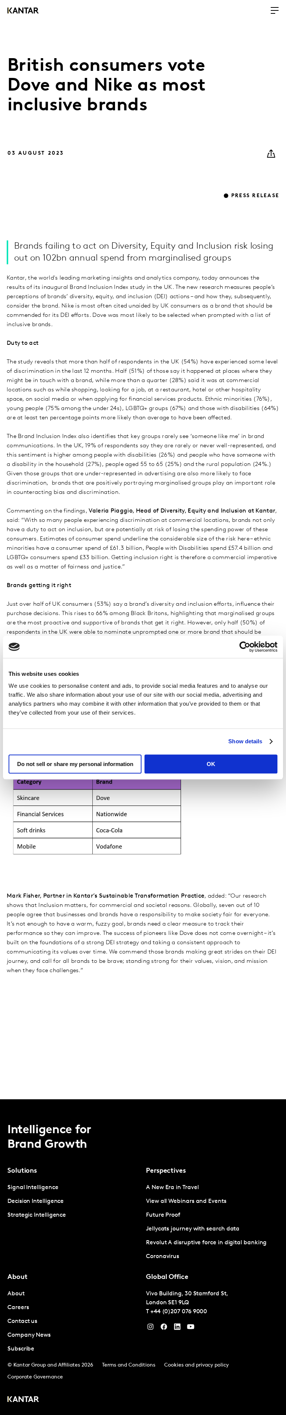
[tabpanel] (73, 1201)
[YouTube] (177, 1328)
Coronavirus (162, 1257)
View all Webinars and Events (186, 1201)
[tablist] (143, 1257)
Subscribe (20, 1349)
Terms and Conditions (128, 1365)
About (16, 1294)
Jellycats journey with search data (192, 1229)
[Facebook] (163, 1328)
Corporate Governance (35, 1377)
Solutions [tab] (22, 1171)
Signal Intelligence (32, 1188)
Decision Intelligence (35, 1201)
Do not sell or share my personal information (75, 764)
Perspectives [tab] (166, 1171)
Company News (29, 1335)
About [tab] (17, 1277)
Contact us (22, 1321)
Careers (18, 1308)
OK (211, 764)
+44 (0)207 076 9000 (178, 1312)
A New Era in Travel (172, 1188)
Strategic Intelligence (36, 1215)
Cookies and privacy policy (196, 1365)
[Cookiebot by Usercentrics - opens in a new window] (244, 646)
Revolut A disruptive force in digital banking (206, 1243)
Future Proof (163, 1215)
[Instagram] (150, 1328)
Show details (245, 741)
